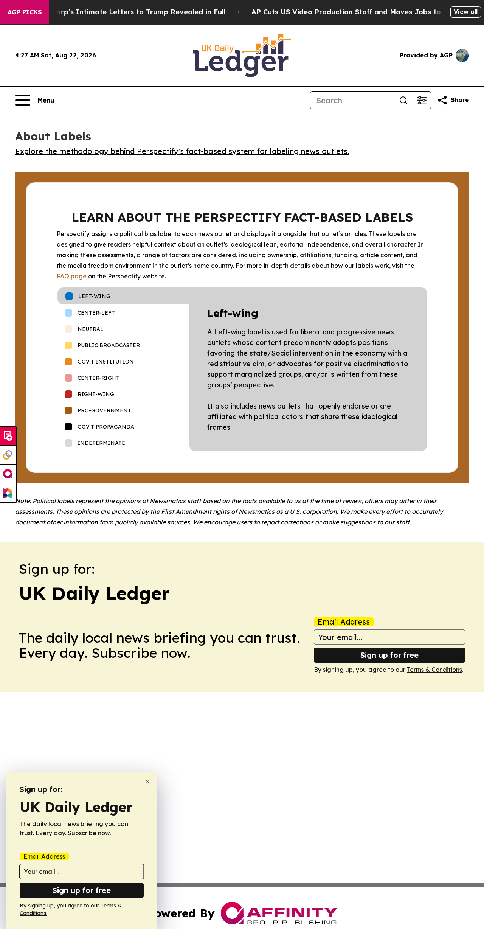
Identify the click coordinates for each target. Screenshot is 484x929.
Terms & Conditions (434, 669)
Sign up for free (389, 655)
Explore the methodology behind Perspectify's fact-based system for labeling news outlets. (182, 151)
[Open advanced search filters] (422, 100)
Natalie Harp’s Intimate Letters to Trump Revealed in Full (124, 12)
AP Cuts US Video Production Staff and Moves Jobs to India (356, 12)
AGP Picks (25, 12)
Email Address (344, 621)
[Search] (403, 100)
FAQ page (72, 276)
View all (466, 12)
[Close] (147, 781)
